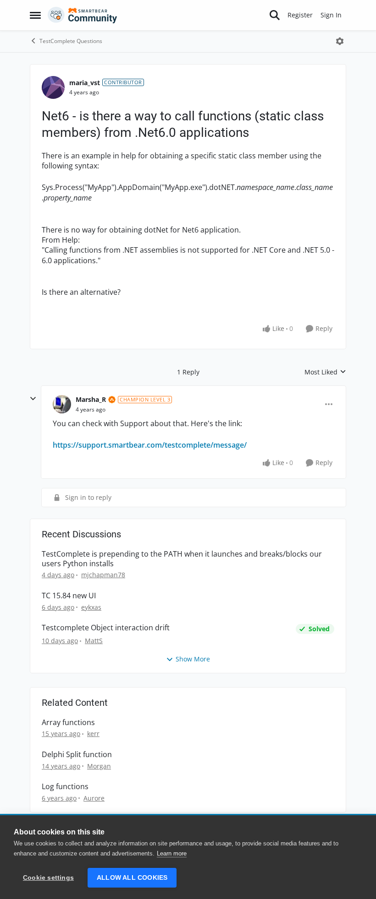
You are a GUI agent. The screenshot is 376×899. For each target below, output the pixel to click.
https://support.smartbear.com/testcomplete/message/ (150, 445)
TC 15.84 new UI (69, 596)
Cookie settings (48, 877)
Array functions (68, 722)
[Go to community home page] (82, 15)
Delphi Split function (77, 754)
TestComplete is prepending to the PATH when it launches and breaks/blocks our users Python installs (182, 559)
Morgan (99, 766)
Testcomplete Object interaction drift (106, 628)
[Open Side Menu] (35, 15)
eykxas (91, 607)
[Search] (274, 15)
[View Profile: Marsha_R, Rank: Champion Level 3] (62, 404)
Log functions (65, 786)
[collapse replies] (33, 398)
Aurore (94, 798)
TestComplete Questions (70, 41)
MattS (94, 640)
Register (300, 15)
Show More (193, 659)
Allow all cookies (132, 877)
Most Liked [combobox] (325, 372)
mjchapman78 (103, 574)
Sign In (331, 15)
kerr (93, 733)
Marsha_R (91, 399)
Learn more (172, 853)
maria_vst (84, 82)
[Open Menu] (339, 41)
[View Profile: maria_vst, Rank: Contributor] (53, 87)
